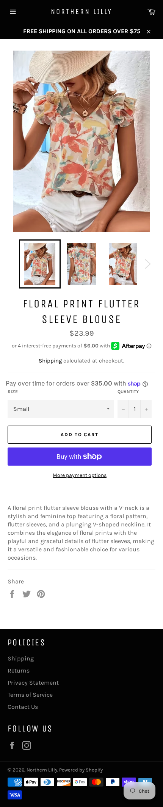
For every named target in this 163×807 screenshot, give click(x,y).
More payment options (80, 475)
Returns (19, 670)
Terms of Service (30, 694)
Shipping (50, 360)
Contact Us (23, 706)
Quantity (128, 391)
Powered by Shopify (81, 770)
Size (13, 391)
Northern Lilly (81, 11)
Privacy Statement (33, 682)
